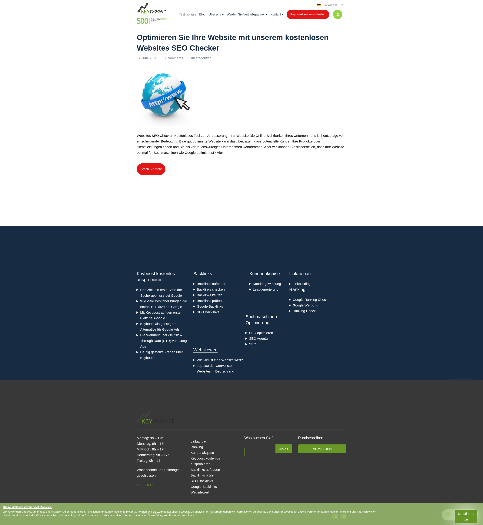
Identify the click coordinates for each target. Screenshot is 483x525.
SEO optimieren (261, 333)
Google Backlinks (210, 306)
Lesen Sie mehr (151, 169)
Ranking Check (304, 311)
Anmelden (322, 449)
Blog (202, 14)
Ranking (297, 289)
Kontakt (276, 14)
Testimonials (187, 14)
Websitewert (205, 349)
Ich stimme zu (466, 516)
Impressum (145, 485)
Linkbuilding (302, 284)
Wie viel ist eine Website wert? (220, 360)
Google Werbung (305, 305)
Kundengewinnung (267, 284)
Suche (283, 448)
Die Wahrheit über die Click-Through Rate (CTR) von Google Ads (164, 340)
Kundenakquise (264, 273)
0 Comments (174, 58)
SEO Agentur (259, 338)
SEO (252, 344)
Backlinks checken (211, 289)
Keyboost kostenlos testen (307, 14)
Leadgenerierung (265, 289)
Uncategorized (201, 58)
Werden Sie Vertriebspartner (246, 14)
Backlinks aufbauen (211, 284)
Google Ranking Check (310, 300)
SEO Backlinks (208, 312)
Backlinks (202, 273)
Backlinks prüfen (209, 301)
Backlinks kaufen (209, 295)
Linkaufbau (300, 273)
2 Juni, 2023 (148, 58)
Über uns (215, 14)
